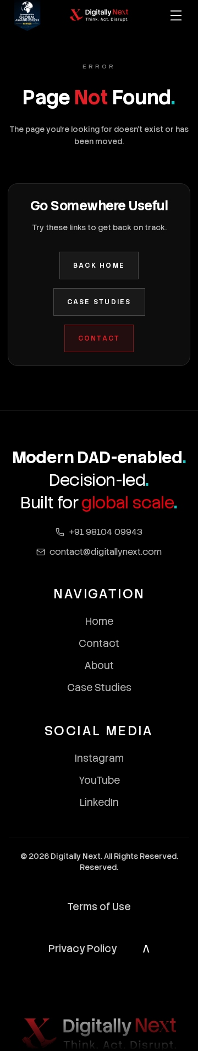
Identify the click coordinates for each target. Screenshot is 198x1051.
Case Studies (99, 302)
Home (99, 621)
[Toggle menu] (176, 15)
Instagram (99, 758)
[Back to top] (146, 949)
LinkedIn (99, 802)
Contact (99, 338)
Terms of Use (99, 906)
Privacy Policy (82, 948)
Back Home (99, 265)
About (99, 665)
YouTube (99, 780)
